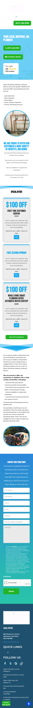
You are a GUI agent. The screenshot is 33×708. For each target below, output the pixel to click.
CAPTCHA (7, 576)
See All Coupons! (17, 337)
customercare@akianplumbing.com (16, 571)
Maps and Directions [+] (11, 642)
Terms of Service (20, 572)
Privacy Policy (12, 572)
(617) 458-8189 (22, 23)
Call (16, 237)
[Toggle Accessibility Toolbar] (28, 703)
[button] (11, 68)
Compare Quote (14, 57)
